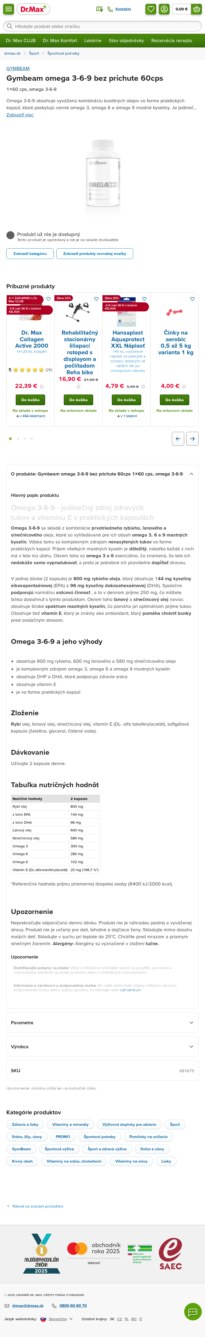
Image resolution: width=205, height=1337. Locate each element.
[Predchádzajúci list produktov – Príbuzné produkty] (178, 439)
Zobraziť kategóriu (30, 253)
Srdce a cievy (152, 1149)
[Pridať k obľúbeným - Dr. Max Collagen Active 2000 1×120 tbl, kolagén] (48, 299)
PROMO (63, 1136)
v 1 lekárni (129, 416)
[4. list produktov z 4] (31, 438)
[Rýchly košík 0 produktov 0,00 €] (196, 9)
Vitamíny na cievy (131, 1161)
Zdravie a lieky (25, 1124)
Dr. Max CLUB (21, 40)
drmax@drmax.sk (28, 1305)
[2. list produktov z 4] (17, 438)
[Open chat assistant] (193, 1311)
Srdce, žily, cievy (27, 1136)
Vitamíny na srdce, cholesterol (74, 1161)
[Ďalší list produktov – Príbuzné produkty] (192, 439)
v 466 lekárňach (32, 416)
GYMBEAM (18, 68)
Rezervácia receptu (171, 40)
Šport (175, 1124)
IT (140, 1319)
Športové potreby (100, 1136)
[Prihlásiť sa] (164, 9)
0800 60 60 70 (73, 1305)
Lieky (166, 1161)
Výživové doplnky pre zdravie (129, 1124)
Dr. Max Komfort (60, 40)
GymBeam (21, 1149)
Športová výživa (59, 1149)
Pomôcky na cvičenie (148, 1136)
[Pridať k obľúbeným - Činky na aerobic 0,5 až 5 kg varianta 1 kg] (192, 299)
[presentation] (30, 312)
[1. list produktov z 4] (10, 439)
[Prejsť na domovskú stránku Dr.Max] (33, 9)
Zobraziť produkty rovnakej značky (94, 253)
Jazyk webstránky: (20, 1318)
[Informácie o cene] (41, 386)
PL (127, 1319)
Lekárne (92, 40)
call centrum (130, 989)
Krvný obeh (22, 1161)
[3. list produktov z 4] (24, 438)
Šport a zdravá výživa (107, 1149)
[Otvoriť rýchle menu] (8, 9)
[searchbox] (102, 26)
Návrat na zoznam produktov (38, 1206)
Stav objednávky (126, 40)
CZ (119, 1319)
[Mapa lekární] (99, 9)
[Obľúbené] (150, 9)
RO (134, 1319)
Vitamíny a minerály (70, 1124)
